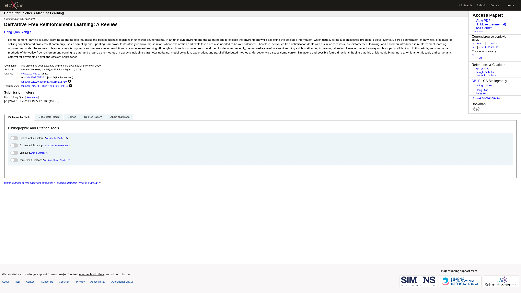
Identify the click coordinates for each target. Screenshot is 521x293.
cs (473, 55)
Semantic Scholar (486, 75)
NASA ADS (482, 69)
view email (32, 97)
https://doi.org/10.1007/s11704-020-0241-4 (44, 86)
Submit (481, 5)
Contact (31, 281)
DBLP (476, 81)
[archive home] (14, 5)
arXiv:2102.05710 (30, 73)
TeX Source (484, 28)
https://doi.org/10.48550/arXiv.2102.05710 (44, 81)
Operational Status (122, 281)
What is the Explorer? (56, 138)
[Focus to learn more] (69, 81)
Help (18, 281)
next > (493, 43)
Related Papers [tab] (93, 117)
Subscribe (47, 281)
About (5, 281)
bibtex (488, 85)
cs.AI (479, 58)
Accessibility (97, 281)
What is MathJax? (89, 182)
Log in (510, 5)
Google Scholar (485, 72)
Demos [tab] (72, 117)
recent (482, 47)
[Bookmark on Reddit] (477, 109)
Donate (494, 5)
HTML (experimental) (491, 24)
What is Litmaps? (38, 153)
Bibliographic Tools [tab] (19, 117)
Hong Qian (12, 32)
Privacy (80, 281)
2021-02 (493, 47)
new (474, 47)
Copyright (64, 281)
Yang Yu (27, 32)
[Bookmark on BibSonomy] (474, 109)
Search (467, 5)
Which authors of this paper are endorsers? (29, 182)
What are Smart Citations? (57, 160)
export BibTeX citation (487, 98)
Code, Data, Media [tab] (49, 117)
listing (479, 85)
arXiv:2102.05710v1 (35, 77)
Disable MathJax (67, 182)
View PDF (483, 20)
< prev (477, 43)
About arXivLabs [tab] (120, 117)
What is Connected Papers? (56, 145)
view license (478, 32)
